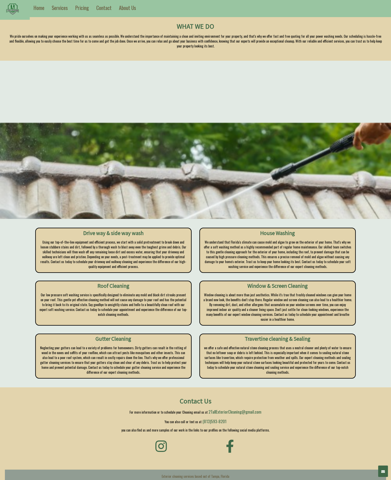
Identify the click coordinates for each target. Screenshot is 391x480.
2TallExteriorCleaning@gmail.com (235, 412)
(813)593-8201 (214, 421)
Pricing (82, 8)
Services (60, 8)
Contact (104, 8)
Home (38, 8)
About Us (127, 8)
